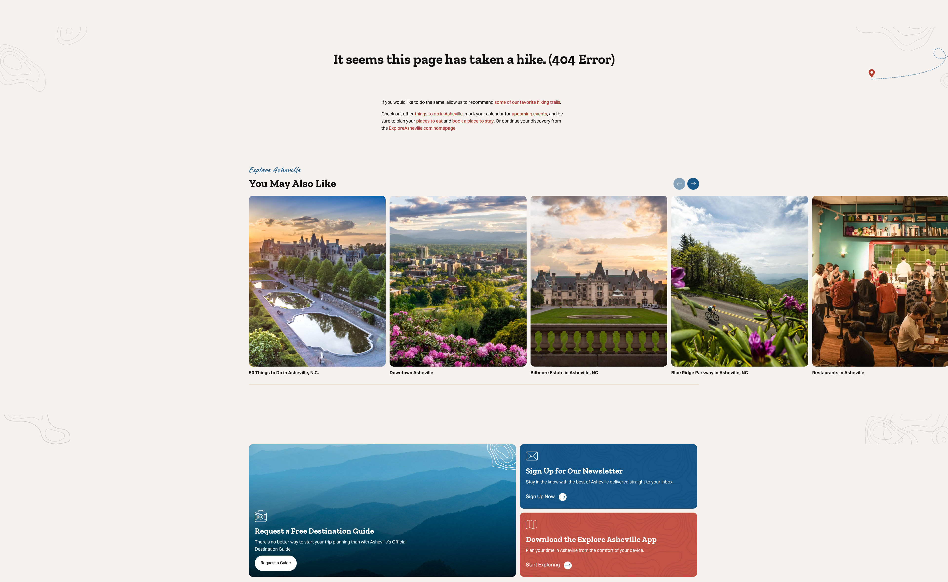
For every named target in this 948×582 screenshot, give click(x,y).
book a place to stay (473, 121)
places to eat (429, 121)
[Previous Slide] (679, 184)
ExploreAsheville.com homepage (422, 128)
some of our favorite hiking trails (527, 102)
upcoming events (529, 114)
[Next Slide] (693, 184)
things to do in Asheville (439, 114)
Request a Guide (276, 563)
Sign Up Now (540, 497)
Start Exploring (543, 565)
